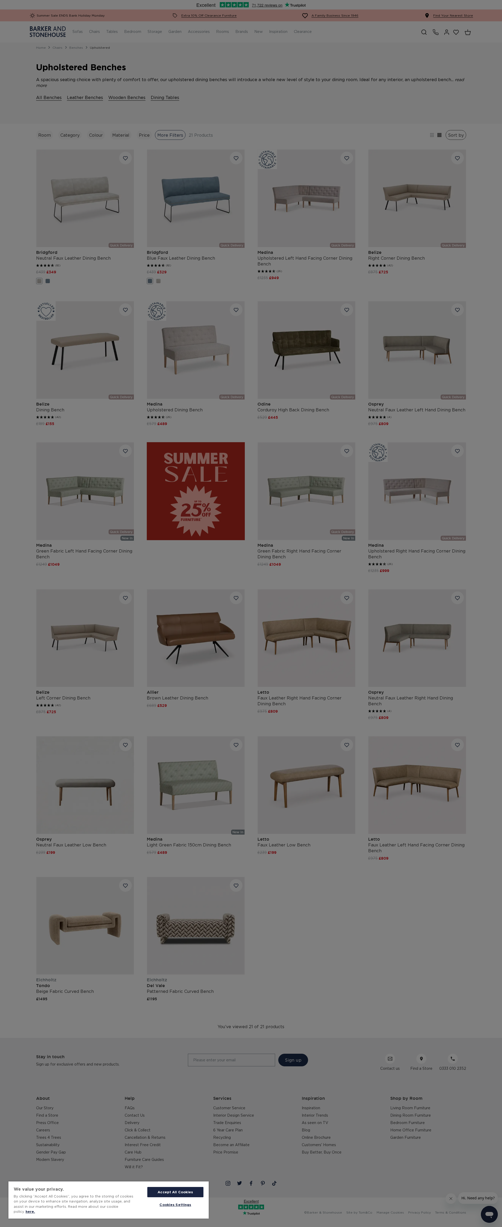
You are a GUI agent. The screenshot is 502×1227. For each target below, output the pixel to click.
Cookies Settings (175, 1204)
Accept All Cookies (175, 1192)
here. (30, 1211)
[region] (108, 1200)
